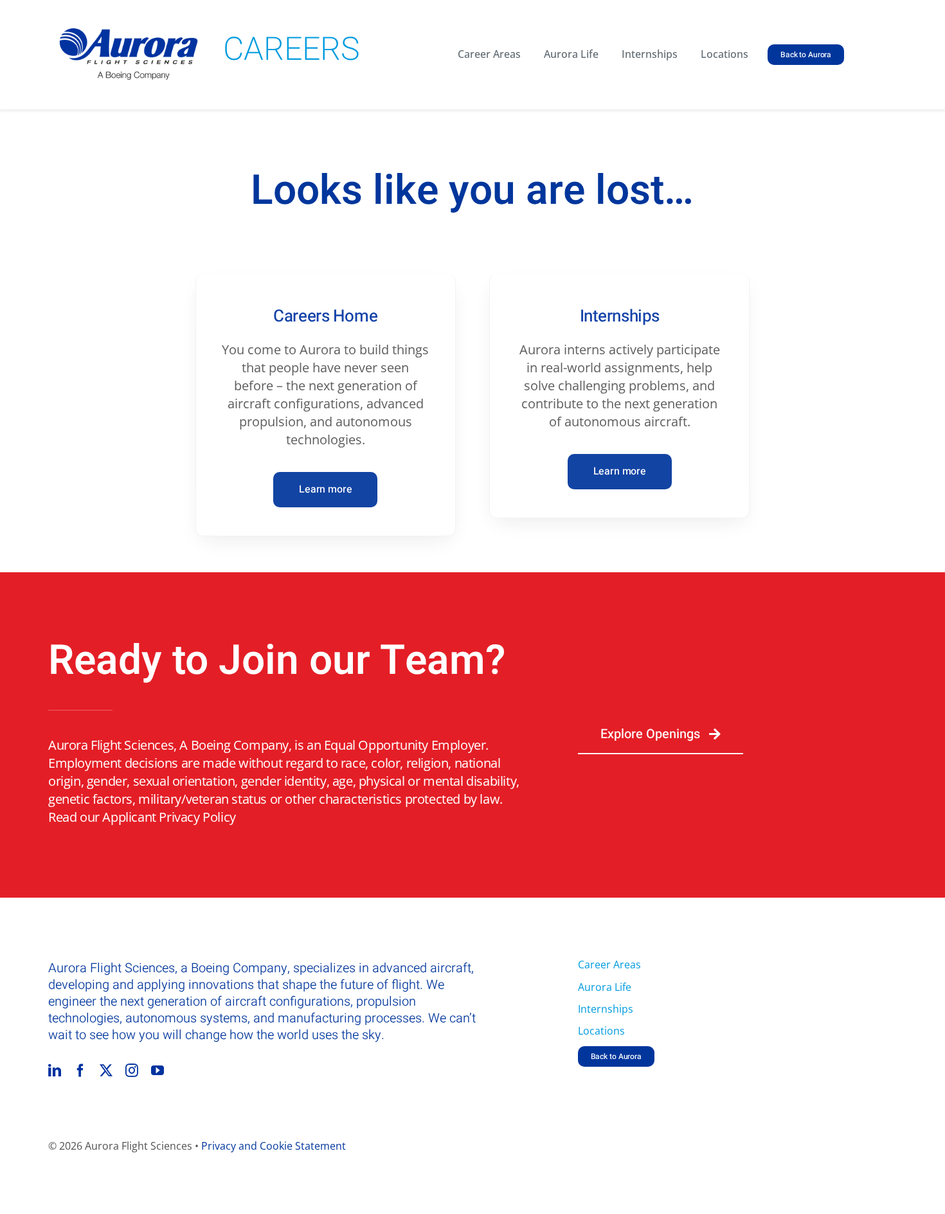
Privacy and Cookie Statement (273, 1146)
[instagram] (131, 1070)
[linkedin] (54, 1070)
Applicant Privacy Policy (168, 817)
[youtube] (157, 1070)
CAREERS (291, 49)
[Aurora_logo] (128, 34)
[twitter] (106, 1070)
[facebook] (80, 1070)
